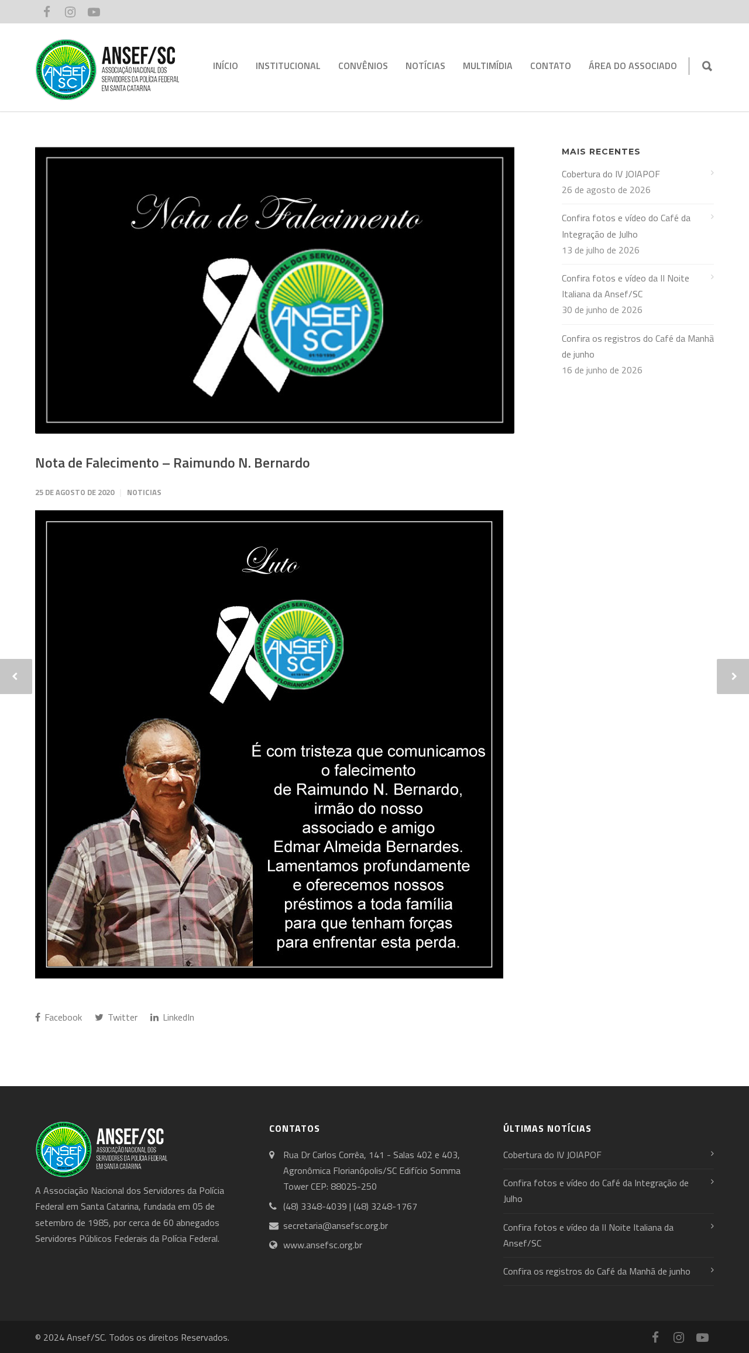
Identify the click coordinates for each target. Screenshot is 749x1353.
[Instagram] (70, 11)
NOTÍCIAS (425, 66)
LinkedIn (177, 1017)
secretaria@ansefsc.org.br (335, 1225)
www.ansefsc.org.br (322, 1245)
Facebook (62, 1017)
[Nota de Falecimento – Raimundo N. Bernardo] (274, 290)
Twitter (121, 1017)
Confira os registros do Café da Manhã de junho (638, 346)
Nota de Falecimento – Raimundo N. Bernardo (172, 462)
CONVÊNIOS (363, 66)
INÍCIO (225, 66)
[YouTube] (93, 11)
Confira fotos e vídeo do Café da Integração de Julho (626, 226)
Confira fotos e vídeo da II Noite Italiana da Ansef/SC (625, 286)
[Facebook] (47, 11)
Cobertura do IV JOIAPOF (611, 174)
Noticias (144, 492)
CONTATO (550, 66)
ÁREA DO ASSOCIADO (633, 66)
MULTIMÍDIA (488, 66)
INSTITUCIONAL (288, 66)
